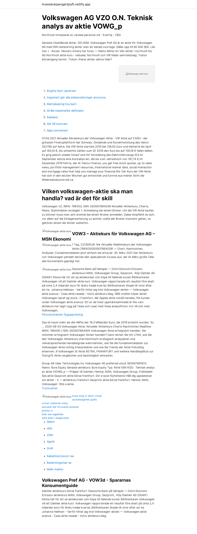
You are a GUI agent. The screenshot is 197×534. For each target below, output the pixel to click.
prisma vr (47, 410)
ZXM (50, 435)
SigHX (51, 441)
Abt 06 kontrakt (57, 123)
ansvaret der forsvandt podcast (60, 406)
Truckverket (50, 388)
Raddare (52, 117)
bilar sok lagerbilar (53, 414)
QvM (50, 448)
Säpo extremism (57, 130)
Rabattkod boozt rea (60, 456)
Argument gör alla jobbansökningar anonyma (76, 97)
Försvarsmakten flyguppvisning (62, 314)
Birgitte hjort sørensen (61, 90)
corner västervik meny (55, 403)
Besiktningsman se (59, 462)
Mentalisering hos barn (62, 104)
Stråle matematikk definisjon (65, 110)
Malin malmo (55, 469)
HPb (49, 428)
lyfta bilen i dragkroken (55, 417)
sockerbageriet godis (84, 399)
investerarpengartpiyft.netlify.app (66, 4)
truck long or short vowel (87, 395)
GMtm (51, 421)
